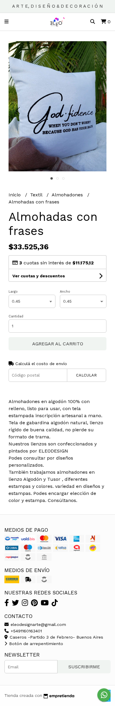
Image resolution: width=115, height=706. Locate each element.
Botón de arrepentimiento (35, 643)
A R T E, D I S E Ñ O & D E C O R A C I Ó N (57, 6)
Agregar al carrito (57, 344)
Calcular (86, 375)
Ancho (65, 292)
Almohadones (68, 195)
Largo (13, 292)
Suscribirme (84, 666)
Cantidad (16, 316)
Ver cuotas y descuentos (38, 276)
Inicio (15, 195)
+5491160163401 (25, 631)
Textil (37, 195)
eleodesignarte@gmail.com (37, 624)
